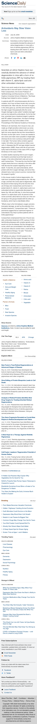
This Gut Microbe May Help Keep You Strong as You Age (19, 628)
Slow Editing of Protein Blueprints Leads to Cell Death (18, 381)
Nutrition (6, 569)
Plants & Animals (8, 302)
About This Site (7, 698)
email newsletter (27, 11)
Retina (26, 289)
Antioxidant (27, 296)
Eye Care (8, 284)
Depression (7, 559)
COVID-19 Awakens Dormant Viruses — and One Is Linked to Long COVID (18, 632)
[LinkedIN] (21, 58)
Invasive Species (11, 315)
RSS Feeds (8, 656)
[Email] (24, 58)
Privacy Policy (7, 701)
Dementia (6, 556)
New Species (9, 312)
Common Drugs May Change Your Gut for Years (19, 520)
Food (7, 309)
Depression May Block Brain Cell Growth (16, 514)
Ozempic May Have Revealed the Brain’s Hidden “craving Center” (17, 615)
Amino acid (27, 279)
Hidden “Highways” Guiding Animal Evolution (18, 508)
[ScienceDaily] (13, 3)
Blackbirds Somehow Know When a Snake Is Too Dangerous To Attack (18, 487)
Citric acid (27, 299)
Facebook (7, 670)
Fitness (5, 575)
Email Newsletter (10, 653)
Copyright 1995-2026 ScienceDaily (15, 704)
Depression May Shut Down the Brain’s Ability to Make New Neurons (19, 593)
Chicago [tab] (31, 337)
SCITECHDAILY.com (14, 471)
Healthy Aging (10, 292)
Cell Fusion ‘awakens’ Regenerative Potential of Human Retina (18, 453)
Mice (6, 305)
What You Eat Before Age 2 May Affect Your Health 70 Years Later (17, 588)
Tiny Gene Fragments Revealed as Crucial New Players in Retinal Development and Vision (18, 418)
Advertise (31, 698)
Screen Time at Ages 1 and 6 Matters (15, 532)
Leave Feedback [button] (10, 689)
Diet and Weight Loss (10, 288)
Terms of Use (30, 701)
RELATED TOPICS (8, 275)
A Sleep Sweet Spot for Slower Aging (15, 529)
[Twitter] (15, 58)
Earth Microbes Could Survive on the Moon (17, 511)
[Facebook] (11, 58)
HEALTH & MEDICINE (7, 541)
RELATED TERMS (26, 275)
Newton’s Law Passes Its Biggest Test (15, 517)
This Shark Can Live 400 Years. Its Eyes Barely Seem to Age (19, 623)
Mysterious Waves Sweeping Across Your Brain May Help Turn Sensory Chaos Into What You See (19, 609)
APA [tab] (23, 337)
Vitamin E (27, 286)
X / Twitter (7, 673)
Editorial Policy (19, 701)
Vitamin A (27, 283)
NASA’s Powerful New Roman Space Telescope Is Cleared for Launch (18, 482)
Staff (15, 698)
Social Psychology (9, 562)
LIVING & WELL (5, 565)
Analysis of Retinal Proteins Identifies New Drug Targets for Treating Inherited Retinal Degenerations (16, 400)
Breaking (4, 500)
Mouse (26, 293)
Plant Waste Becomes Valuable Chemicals (17, 505)
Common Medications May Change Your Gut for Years (19, 598)
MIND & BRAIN (5, 553)
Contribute (22, 698)
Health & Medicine (9, 280)
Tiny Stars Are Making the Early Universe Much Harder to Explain (17, 492)
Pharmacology (8, 547)
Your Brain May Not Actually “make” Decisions (18, 605)
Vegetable (27, 302)
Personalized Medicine (9, 297)
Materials (4, 326)
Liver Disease (7, 544)
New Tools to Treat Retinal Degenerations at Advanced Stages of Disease (17, 366)
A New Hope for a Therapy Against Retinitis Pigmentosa (17, 436)
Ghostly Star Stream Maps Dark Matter (16, 526)
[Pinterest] (18, 58)
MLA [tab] (17, 337)
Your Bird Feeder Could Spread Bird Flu (16, 523)
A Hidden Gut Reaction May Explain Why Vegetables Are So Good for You (15, 477)
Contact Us (8, 692)
